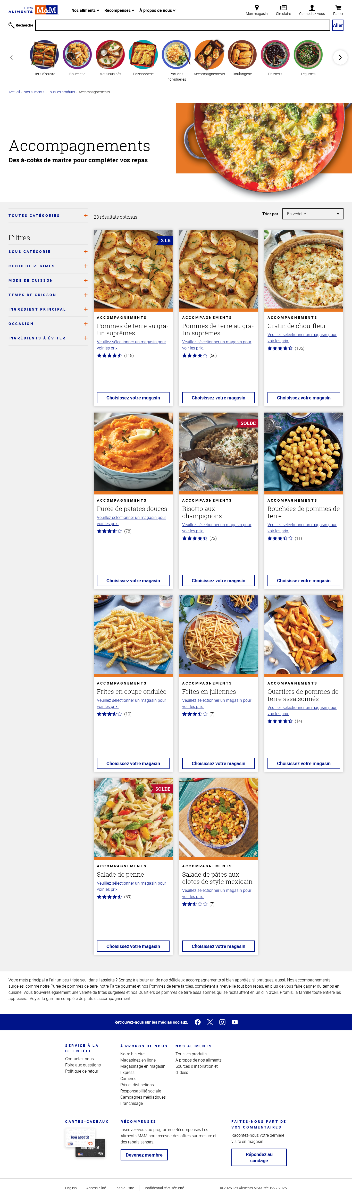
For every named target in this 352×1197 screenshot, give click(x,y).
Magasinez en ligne (138, 1060)
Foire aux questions (83, 1065)
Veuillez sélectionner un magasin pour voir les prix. (131, 345)
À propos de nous (156, 10)
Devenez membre (144, 1155)
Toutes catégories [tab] (34, 215)
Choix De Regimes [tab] (32, 265)
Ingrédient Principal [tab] (37, 309)
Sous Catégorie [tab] (30, 251)
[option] (44, 57)
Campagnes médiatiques (143, 1097)
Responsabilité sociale (140, 1091)
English (71, 1187)
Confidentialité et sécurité (164, 1187)
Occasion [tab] (21, 323)
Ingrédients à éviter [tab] (37, 338)
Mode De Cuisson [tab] (31, 280)
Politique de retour (81, 1071)
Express (127, 1072)
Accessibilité (96, 1187)
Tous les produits (61, 91)
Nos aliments (84, 10)
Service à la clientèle (82, 1048)
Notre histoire (132, 1054)
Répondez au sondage (259, 1157)
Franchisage (131, 1103)
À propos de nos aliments (198, 1060)
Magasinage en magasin (142, 1066)
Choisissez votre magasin (133, 398)
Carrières (128, 1078)
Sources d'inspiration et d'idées (196, 1069)
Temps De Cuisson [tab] (32, 294)
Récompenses (118, 10)
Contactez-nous (79, 1059)
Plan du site (124, 1187)
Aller (338, 25)
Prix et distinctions (137, 1085)
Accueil (14, 91)
